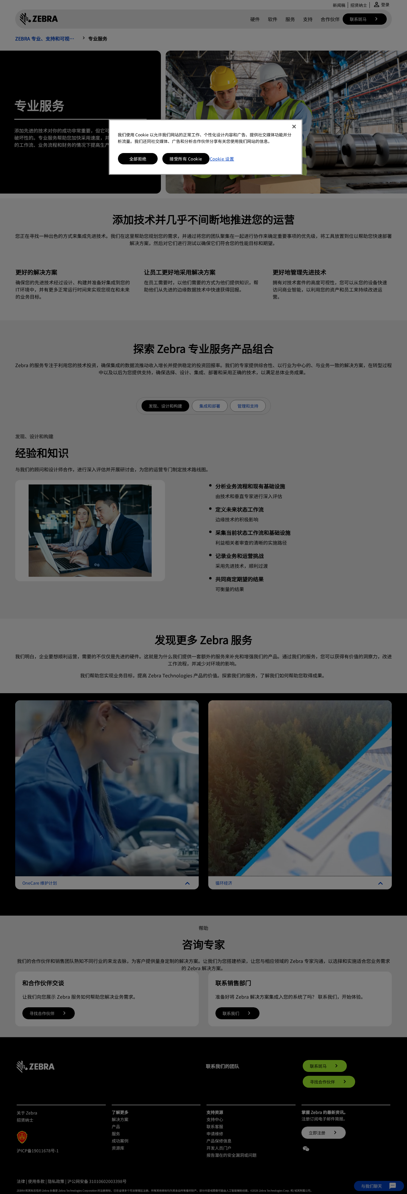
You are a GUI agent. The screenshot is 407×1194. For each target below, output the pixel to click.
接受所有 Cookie (186, 159)
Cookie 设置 (222, 159)
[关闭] (294, 126)
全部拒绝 (138, 159)
